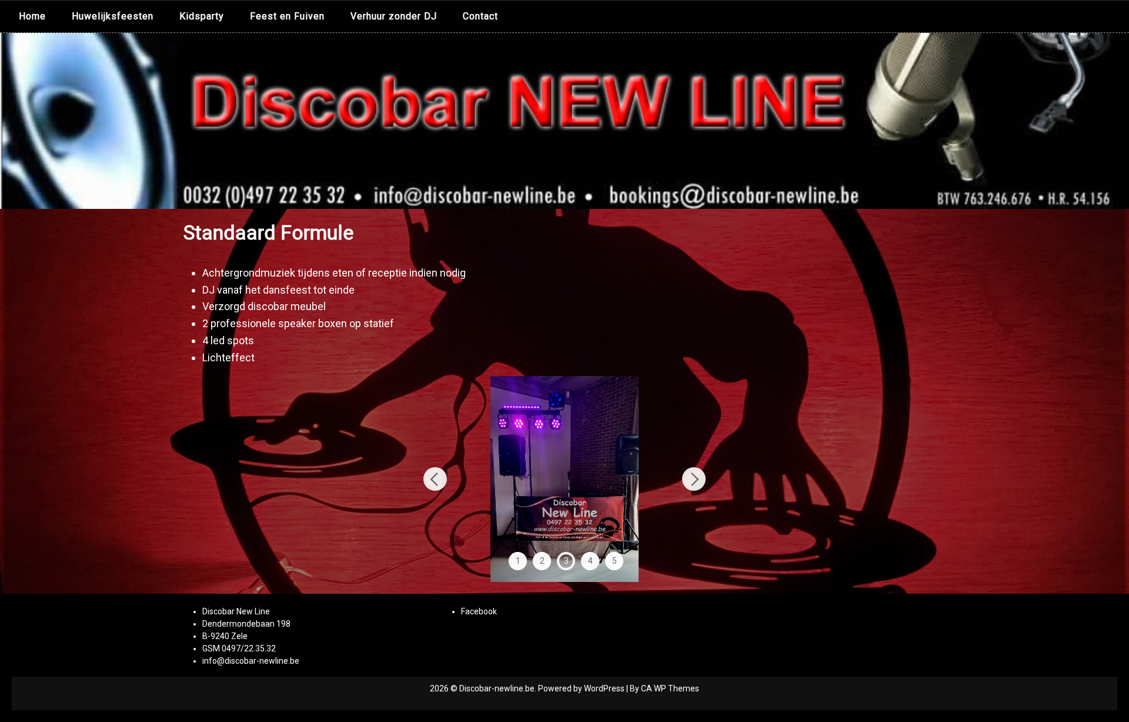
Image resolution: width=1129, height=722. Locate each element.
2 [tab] (542, 560)
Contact (480, 16)
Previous (435, 479)
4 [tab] (590, 560)
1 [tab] (518, 560)
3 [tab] (566, 560)
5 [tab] (614, 560)
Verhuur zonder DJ (393, 16)
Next (694, 479)
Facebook (479, 611)
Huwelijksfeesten (112, 16)
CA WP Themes (670, 688)
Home (32, 16)
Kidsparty (201, 16)
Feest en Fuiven (287, 16)
